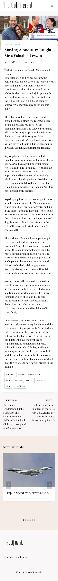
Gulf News (21, 556)
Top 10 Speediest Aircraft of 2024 (28, 493)
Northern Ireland (14, 380)
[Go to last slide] (8, 485)
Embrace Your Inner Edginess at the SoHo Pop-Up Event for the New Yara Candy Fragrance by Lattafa (43, 410)
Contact (9, 556)
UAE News (15, 44)
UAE (8, 386)
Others (29, 380)
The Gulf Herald (14, 62)
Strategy (41, 380)
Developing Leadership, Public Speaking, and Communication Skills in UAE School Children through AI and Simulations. (14, 414)
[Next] (49, 485)
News (7, 44)
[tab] (23, 520)
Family (21, 374)
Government (34, 374)
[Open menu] (52, 5)
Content (10, 374)
